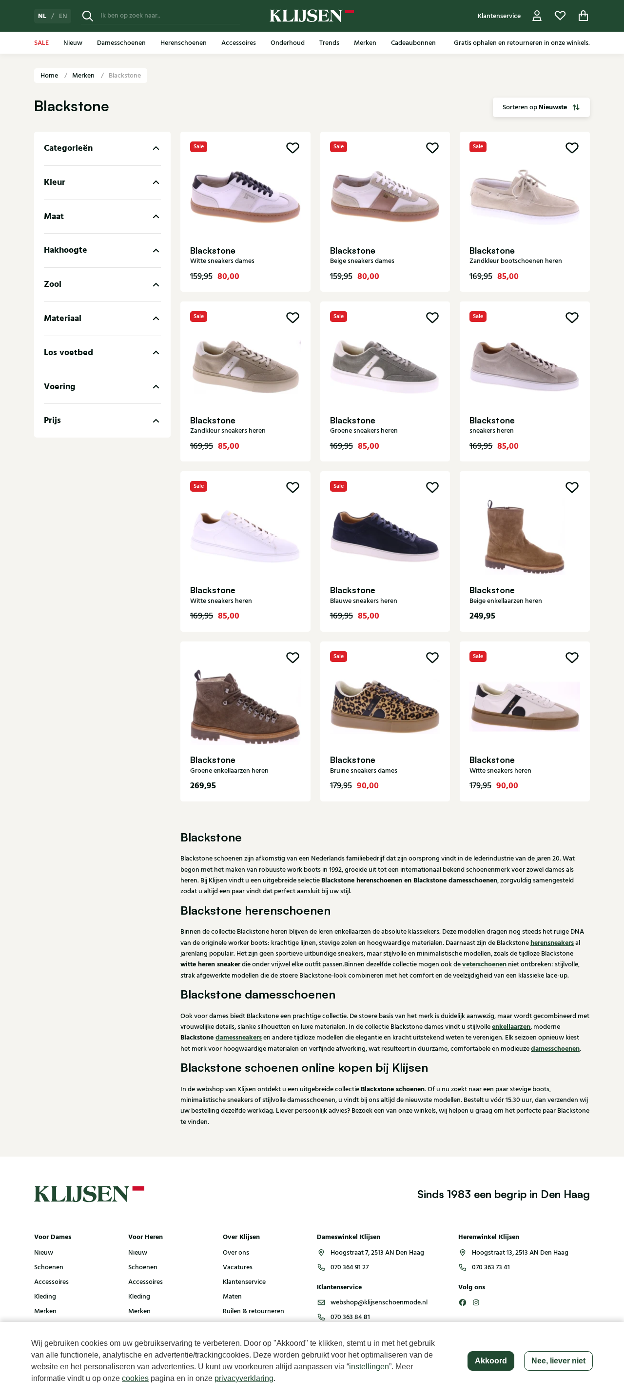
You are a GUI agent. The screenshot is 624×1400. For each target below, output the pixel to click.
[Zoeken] (88, 15)
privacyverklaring (243, 1378)
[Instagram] (476, 1302)
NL (42, 16)
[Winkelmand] (583, 15)
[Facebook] (462, 1302)
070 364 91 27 (350, 1267)
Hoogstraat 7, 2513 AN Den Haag (377, 1253)
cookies (135, 1378)
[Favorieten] (560, 15)
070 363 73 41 (491, 1267)
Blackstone (125, 75)
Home (49, 75)
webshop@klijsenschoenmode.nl (379, 1302)
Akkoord (491, 1361)
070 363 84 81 (350, 1317)
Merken (84, 75)
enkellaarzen (511, 1026)
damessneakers (238, 1037)
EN (63, 16)
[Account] (537, 15)
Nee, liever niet (558, 1361)
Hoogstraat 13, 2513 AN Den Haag (520, 1253)
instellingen (369, 1366)
